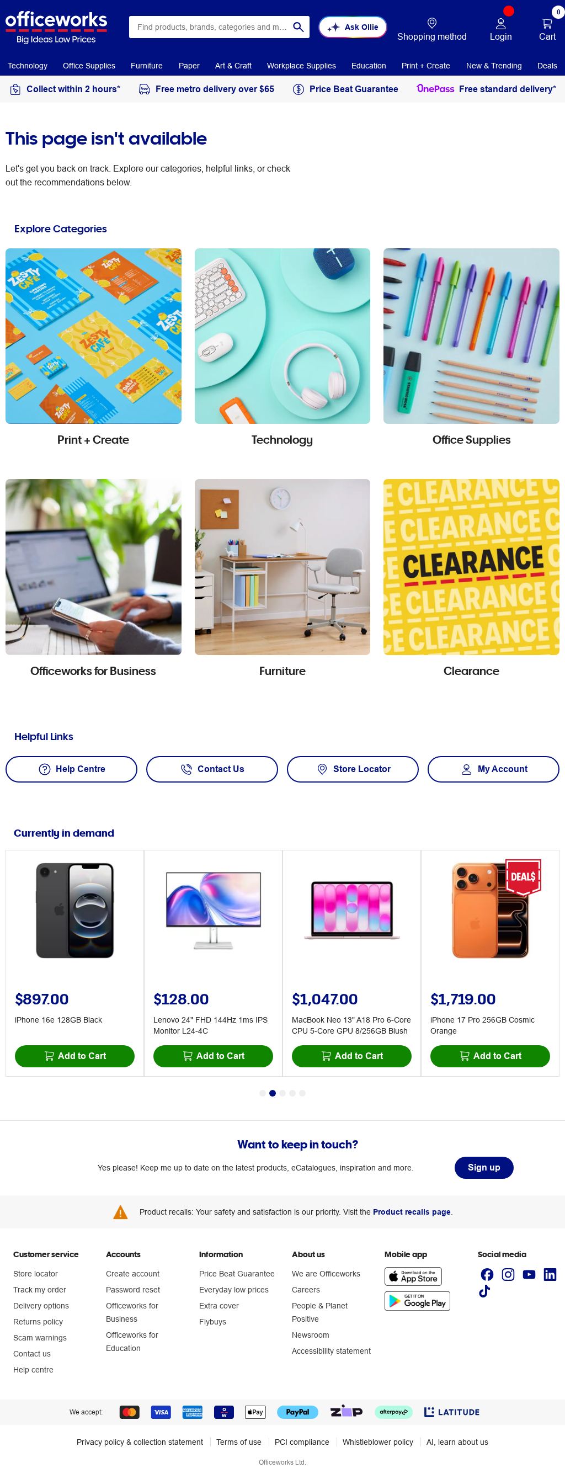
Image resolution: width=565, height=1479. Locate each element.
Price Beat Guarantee (237, 1273)
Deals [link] (547, 65)
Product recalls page (412, 1211)
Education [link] (368, 65)
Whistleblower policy (378, 1442)
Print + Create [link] (426, 65)
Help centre (33, 1369)
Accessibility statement (331, 1351)
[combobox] (219, 27)
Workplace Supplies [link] (301, 65)
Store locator (35, 1273)
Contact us (32, 1353)
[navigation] (27, 65)
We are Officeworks (326, 1273)
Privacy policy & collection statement (140, 1442)
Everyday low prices (234, 1289)
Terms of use (239, 1442)
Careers (306, 1289)
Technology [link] (27, 65)
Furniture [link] (147, 65)
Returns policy (38, 1321)
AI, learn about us (457, 1442)
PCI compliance (302, 1442)
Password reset (133, 1289)
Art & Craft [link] (233, 65)
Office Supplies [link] (89, 65)
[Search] (298, 27)
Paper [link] (189, 65)
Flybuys (212, 1321)
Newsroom (310, 1335)
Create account (132, 1273)
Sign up (484, 1167)
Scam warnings (40, 1337)
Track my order (39, 1289)
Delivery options (41, 1305)
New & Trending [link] (494, 65)
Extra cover (219, 1305)
